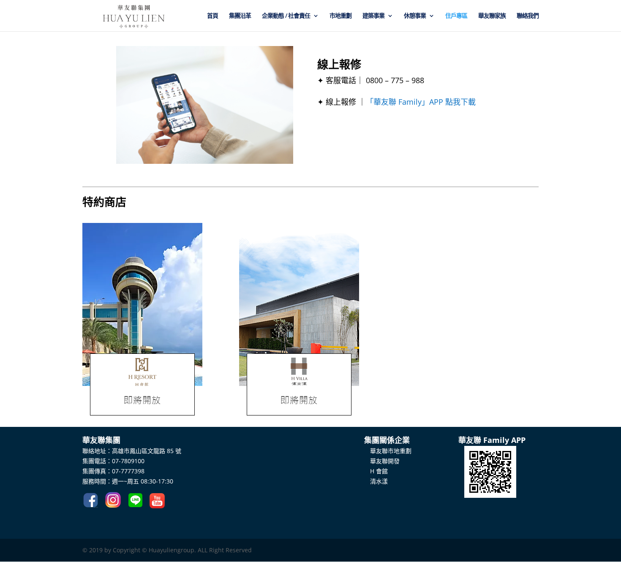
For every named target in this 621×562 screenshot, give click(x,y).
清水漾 (376, 481)
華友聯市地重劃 (387, 451)
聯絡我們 (528, 16)
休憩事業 (415, 16)
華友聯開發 (382, 461)
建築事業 (373, 16)
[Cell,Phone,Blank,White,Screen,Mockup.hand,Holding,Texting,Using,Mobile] (204, 161)
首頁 (212, 16)
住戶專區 (456, 16)
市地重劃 (340, 16)
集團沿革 (240, 16)
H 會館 (376, 471)
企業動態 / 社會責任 (286, 16)
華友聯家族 (492, 16)
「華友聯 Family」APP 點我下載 (421, 102)
